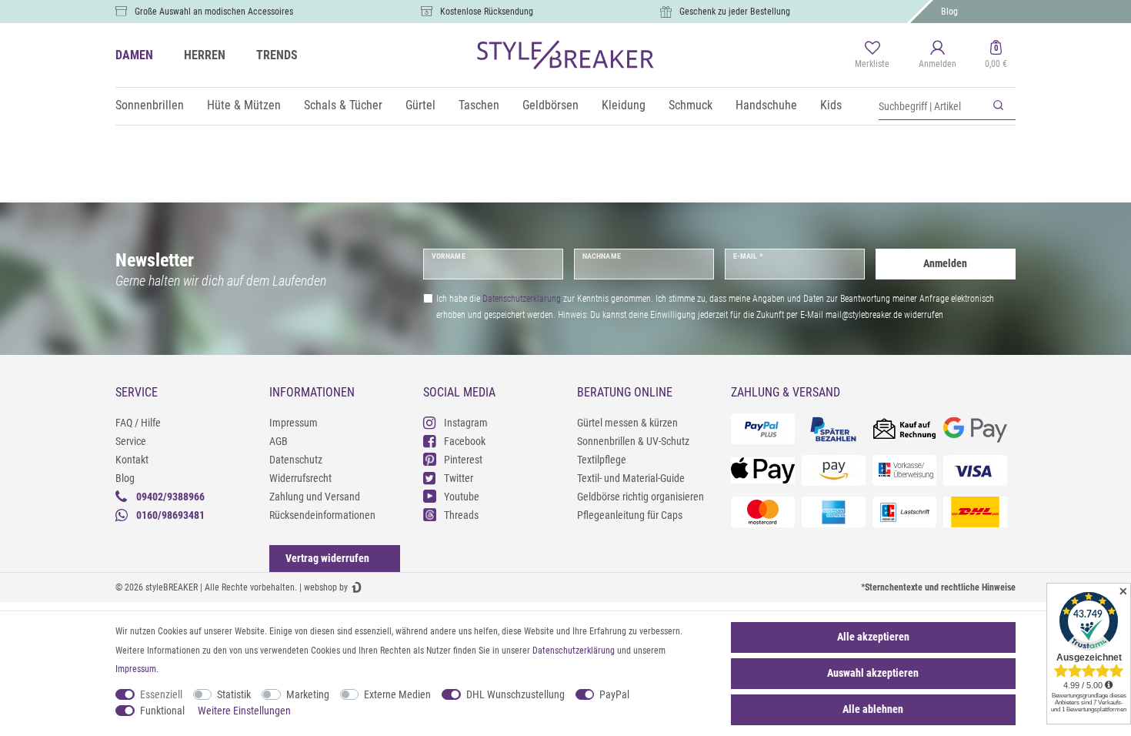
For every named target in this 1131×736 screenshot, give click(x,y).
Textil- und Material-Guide (631, 478)
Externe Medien (397, 694)
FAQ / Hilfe (138, 423)
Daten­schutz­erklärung (573, 650)
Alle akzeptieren (873, 637)
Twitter (458, 478)
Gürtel (420, 105)
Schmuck (690, 105)
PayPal (614, 694)
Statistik (234, 694)
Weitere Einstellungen (244, 710)
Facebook (464, 441)
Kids (831, 105)
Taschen (479, 105)
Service (130, 441)
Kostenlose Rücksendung (486, 11)
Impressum (293, 423)
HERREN (204, 55)
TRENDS (277, 55)
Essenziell (161, 694)
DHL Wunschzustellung (515, 694)
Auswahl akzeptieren (873, 673)
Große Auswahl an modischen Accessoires (214, 11)
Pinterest (463, 459)
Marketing (307, 694)
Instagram (466, 423)
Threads (461, 515)
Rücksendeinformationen (322, 515)
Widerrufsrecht (300, 478)
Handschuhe (766, 105)
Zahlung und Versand (314, 496)
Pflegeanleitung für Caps (629, 515)
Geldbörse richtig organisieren (640, 496)
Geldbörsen (550, 105)
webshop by (326, 587)
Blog (949, 11)
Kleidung (624, 105)
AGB (278, 441)
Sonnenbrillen (149, 105)
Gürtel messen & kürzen (627, 423)
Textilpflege (601, 459)
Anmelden (945, 263)
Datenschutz (295, 459)
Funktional (162, 710)
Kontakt (131, 459)
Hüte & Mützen (244, 105)
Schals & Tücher (343, 105)
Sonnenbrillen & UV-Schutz (633, 441)
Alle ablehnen (872, 709)
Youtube (461, 496)
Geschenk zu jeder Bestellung (734, 11)
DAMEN (134, 55)
